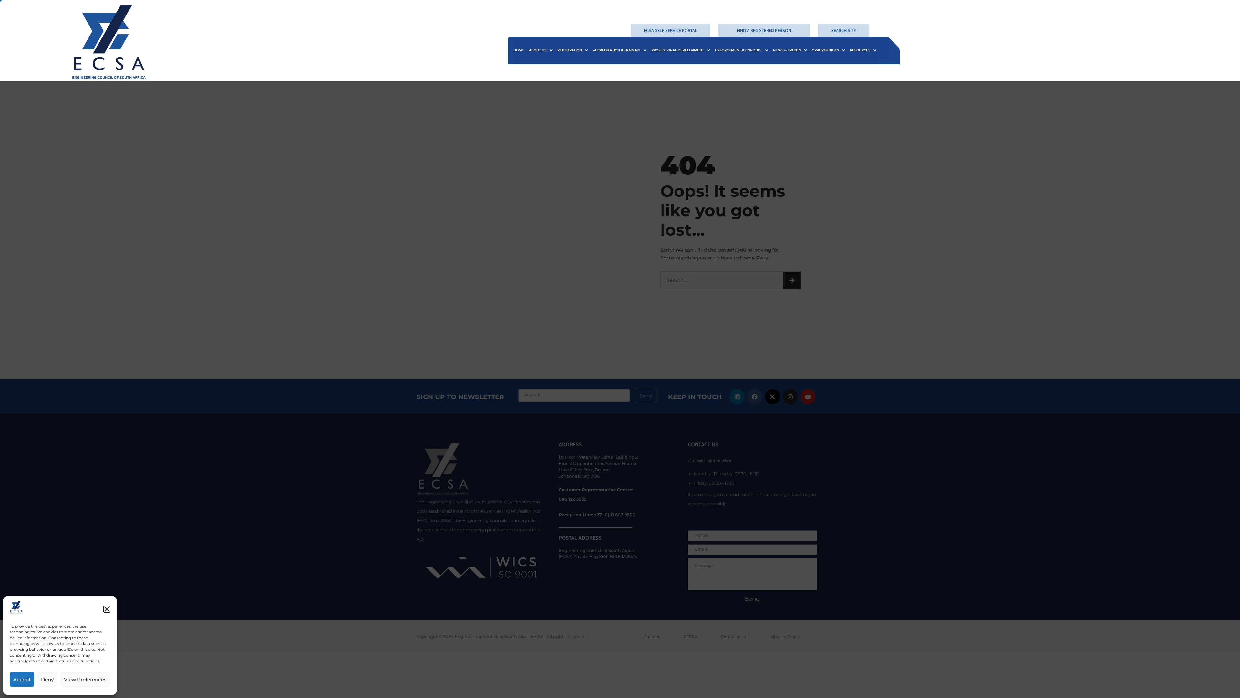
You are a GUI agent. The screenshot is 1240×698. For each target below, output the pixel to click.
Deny (47, 679)
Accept (22, 679)
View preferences (85, 679)
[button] (107, 609)
